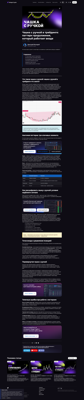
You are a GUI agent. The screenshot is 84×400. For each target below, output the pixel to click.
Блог (26, 30)
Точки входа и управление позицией (31, 60)
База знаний (41, 394)
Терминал (34, 2)
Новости (40, 393)
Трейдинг (29, 30)
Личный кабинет (41, 2)
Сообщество (48, 2)
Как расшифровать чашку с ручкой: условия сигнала (34, 59)
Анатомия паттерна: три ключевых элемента (33, 57)
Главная (23, 30)
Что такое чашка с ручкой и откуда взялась (33, 56)
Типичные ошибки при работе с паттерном (32, 63)
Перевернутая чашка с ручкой (30, 62)
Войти (74, 2)
